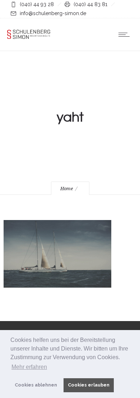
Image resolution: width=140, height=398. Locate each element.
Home (66, 188)
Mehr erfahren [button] (29, 367)
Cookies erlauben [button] (88, 385)
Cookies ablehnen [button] (36, 385)
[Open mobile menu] (125, 34)
